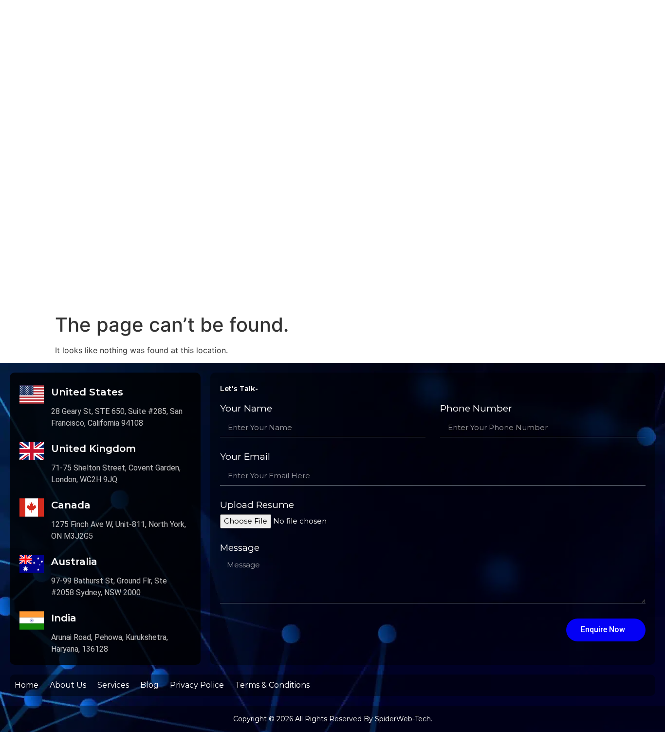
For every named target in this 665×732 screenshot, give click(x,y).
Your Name (246, 409)
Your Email (245, 457)
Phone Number (476, 409)
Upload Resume (257, 505)
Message (239, 548)
